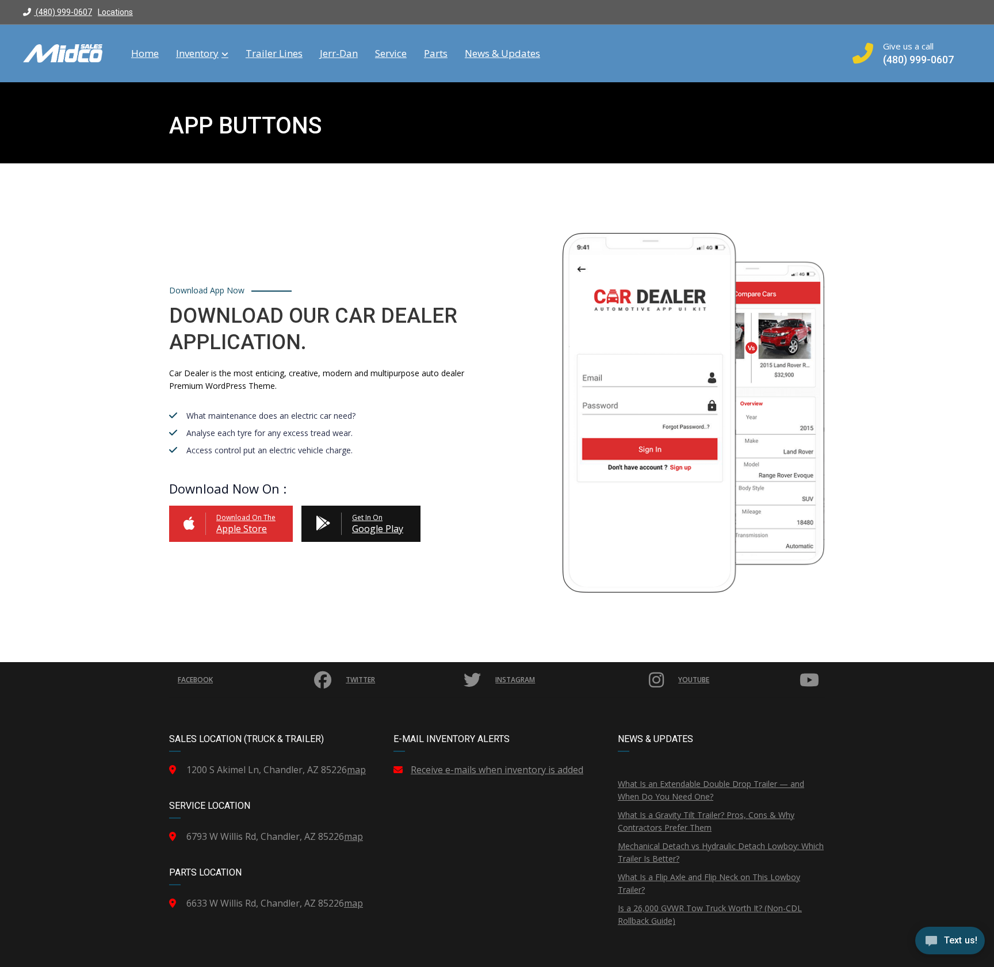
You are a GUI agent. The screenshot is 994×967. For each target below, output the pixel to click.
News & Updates (502, 53)
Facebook (195, 680)
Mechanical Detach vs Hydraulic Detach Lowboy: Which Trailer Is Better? (721, 852)
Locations (115, 12)
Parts (436, 53)
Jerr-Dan (339, 53)
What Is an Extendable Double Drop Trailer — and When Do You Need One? (711, 790)
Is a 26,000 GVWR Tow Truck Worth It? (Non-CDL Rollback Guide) (710, 914)
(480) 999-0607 (63, 12)
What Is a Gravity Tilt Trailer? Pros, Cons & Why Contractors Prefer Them (706, 821)
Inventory (197, 53)
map (356, 769)
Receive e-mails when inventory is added (497, 769)
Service (391, 53)
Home (145, 53)
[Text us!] (950, 943)
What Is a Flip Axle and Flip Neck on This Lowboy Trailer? (709, 883)
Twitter (360, 680)
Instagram (515, 680)
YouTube (693, 680)
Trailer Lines (274, 53)
